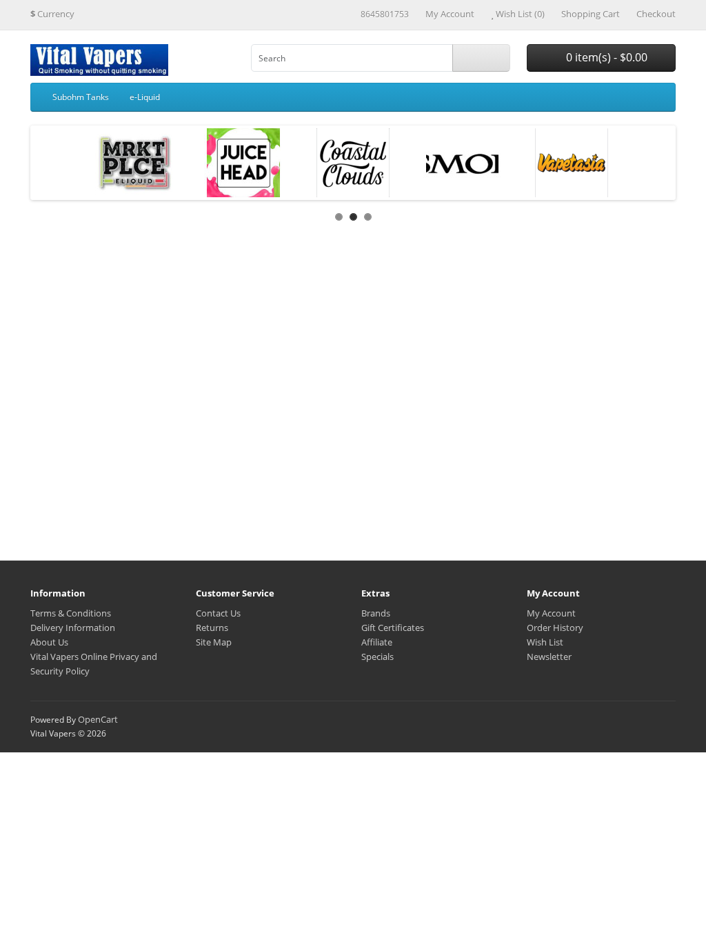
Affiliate (376, 642)
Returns (212, 627)
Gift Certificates (392, 627)
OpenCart (98, 719)
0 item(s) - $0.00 (605, 57)
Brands (375, 613)
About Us (49, 642)
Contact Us (218, 613)
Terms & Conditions (70, 613)
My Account (551, 613)
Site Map (214, 642)
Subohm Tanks (80, 97)
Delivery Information (72, 627)
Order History (555, 627)
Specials (377, 656)
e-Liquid (145, 97)
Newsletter (549, 656)
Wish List (545, 642)
